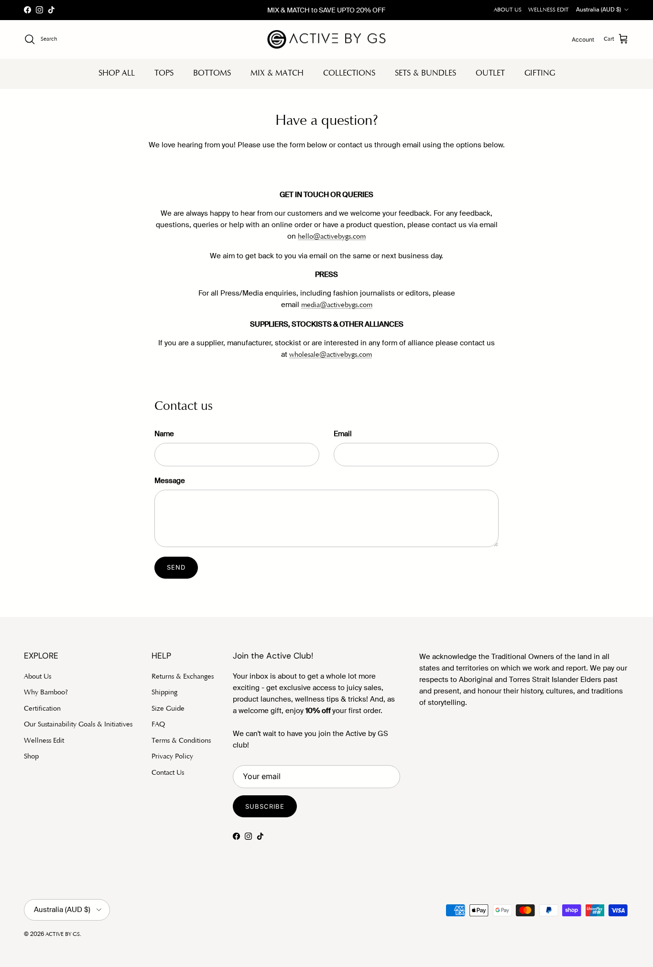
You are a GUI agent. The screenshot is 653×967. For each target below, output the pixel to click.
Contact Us (168, 773)
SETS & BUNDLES (425, 73)
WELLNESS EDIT (548, 10)
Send (176, 567)
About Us (37, 677)
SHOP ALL (116, 73)
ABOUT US (508, 10)
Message (169, 480)
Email (343, 434)
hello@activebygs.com (332, 237)
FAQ (158, 724)
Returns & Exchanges (183, 677)
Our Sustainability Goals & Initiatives (78, 724)
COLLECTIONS (349, 73)
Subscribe (264, 806)
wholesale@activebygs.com (330, 355)
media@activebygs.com (336, 305)
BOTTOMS (212, 73)
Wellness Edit (44, 741)
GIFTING (539, 73)
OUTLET (490, 73)
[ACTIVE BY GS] (326, 39)
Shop (31, 756)
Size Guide (168, 709)
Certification (42, 709)
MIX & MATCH (277, 73)
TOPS (164, 73)
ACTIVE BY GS (62, 934)
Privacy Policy (172, 756)
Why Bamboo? (46, 692)
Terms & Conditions (181, 741)
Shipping (164, 692)
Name (164, 434)
